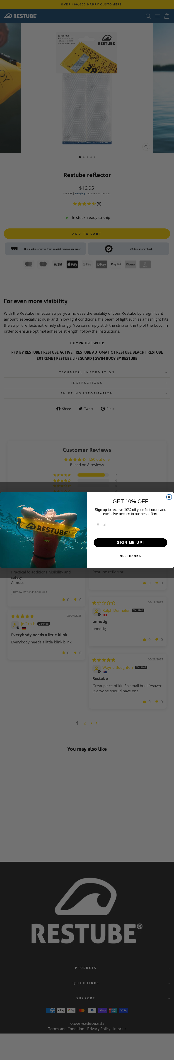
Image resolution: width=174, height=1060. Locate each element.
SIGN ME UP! (130, 543)
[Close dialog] (169, 497)
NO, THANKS (130, 556)
